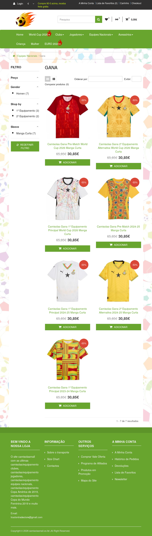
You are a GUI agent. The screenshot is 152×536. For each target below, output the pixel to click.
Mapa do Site (89, 480)
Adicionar (69, 162)
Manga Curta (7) (26, 133)
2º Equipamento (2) (27, 116)
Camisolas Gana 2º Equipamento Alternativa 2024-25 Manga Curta (118, 310)
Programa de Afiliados (94, 463)
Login (19, 3)
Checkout (136, 3)
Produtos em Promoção (87, 472)
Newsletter (121, 479)
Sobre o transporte (58, 452)
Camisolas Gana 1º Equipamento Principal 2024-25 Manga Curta (67, 310)
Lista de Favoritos (125, 472)
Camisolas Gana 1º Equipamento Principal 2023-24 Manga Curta (67, 389)
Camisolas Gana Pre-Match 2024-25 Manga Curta (118, 228)
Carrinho (124, 3)
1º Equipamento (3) (27, 110)
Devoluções (121, 466)
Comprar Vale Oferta (93, 456)
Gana (42, 55)
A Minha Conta (86, 3)
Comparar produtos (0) (57, 84)
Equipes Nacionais (27, 55)
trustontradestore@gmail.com (26, 517)
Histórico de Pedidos (127, 459)
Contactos (53, 466)
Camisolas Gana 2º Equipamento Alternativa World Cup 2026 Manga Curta (118, 147)
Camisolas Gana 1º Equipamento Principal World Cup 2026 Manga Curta (67, 230)
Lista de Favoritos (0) (107, 3)
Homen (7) (22, 93)
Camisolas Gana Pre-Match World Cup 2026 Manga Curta (67, 146)
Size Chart (53, 459)
